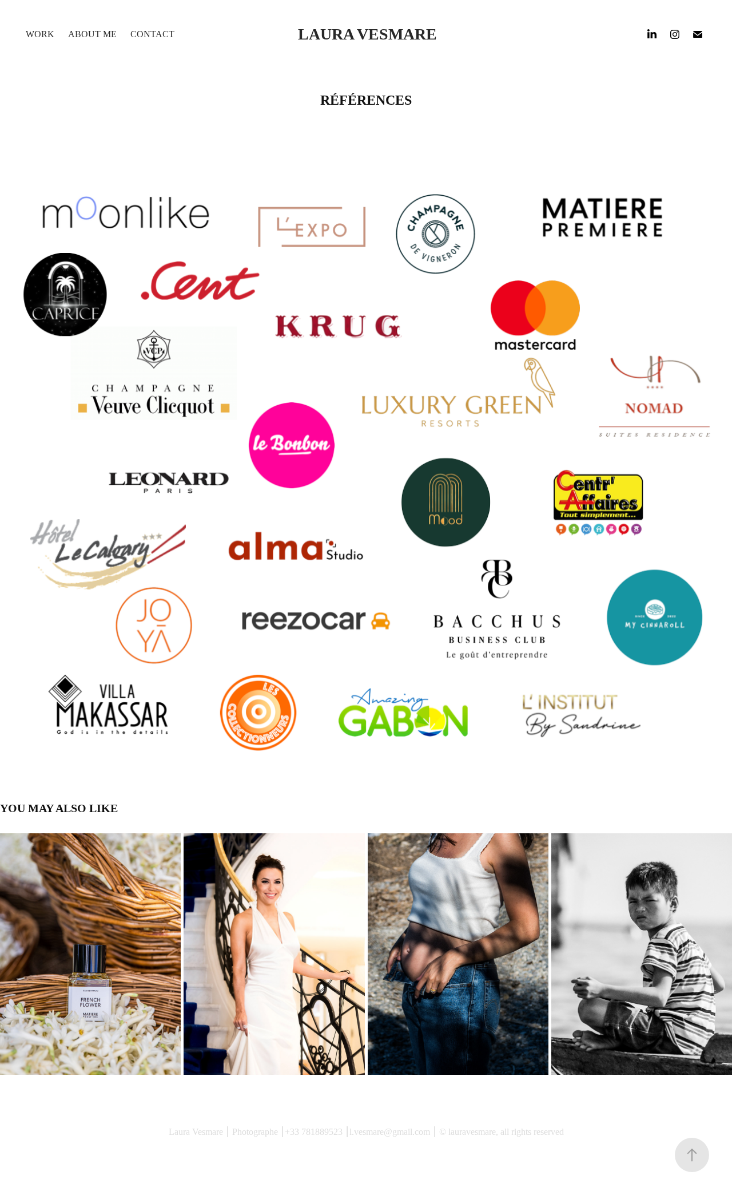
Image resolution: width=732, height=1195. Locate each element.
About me (92, 34)
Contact (152, 34)
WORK (40, 34)
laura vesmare (367, 34)
